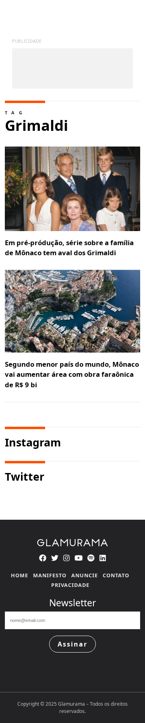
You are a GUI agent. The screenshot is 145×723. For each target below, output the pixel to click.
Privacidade (70, 585)
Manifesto (49, 575)
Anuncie (84, 575)
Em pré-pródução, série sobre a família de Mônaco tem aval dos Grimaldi (69, 247)
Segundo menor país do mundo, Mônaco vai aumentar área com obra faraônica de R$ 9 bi (72, 374)
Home (19, 575)
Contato (116, 575)
